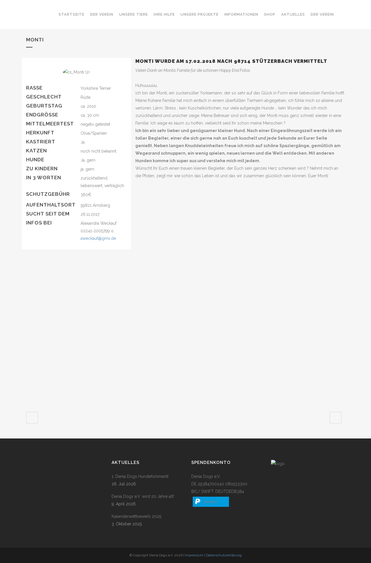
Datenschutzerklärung (224, 555)
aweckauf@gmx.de (98, 238)
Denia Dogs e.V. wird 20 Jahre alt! (143, 496)
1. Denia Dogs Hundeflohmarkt (140, 476)
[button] (211, 502)
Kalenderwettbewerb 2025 (136, 516)
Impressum (194, 555)
